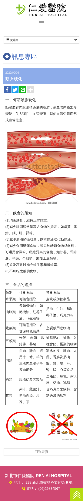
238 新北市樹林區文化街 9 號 (49, 482)
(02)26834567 (49, 489)
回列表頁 (41, 452)
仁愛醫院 (41, 9)
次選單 (14, 40)
